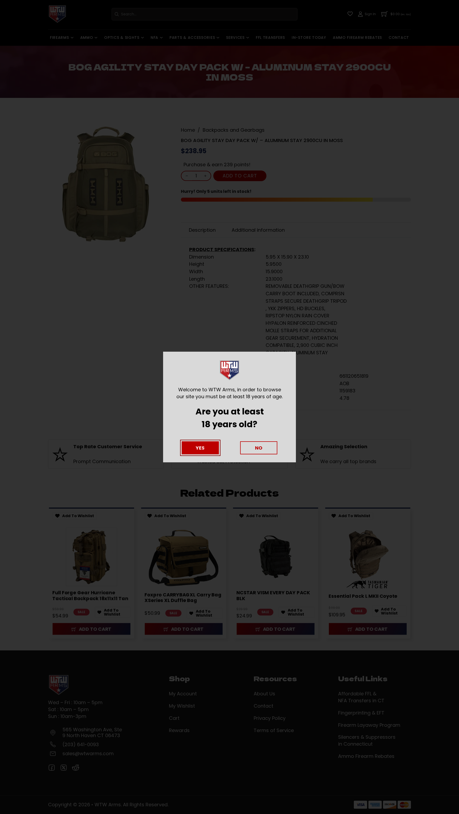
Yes (200, 448)
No (258, 448)
